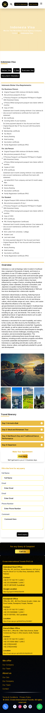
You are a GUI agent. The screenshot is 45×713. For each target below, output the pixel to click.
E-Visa (16, 70)
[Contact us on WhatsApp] (39, 707)
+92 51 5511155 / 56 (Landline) (15, 615)
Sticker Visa (6, 70)
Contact (6, 689)
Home (14, 33)
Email (4, 483)
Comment (5, 514)
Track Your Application (21, 4)
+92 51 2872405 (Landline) (14, 585)
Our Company (8, 665)
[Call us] (5, 707)
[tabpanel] (22, 170)
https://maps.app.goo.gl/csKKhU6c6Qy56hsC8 (17, 653)
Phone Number (8, 504)
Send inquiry (23, 534)
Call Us (22, 551)
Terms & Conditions (10, 697)
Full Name (5, 473)
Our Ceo (6, 677)
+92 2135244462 (10, 647)
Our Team (6, 669)
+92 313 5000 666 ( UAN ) (14, 642)
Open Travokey (33, 4)
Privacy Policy (25, 697)
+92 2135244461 (10, 644)
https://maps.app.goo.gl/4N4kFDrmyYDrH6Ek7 (17, 621)
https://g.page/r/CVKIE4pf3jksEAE (13, 591)
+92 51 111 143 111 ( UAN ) (13, 580)
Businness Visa (28, 70)
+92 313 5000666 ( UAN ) (13, 582)
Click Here (22, 456)
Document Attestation (10, 76)
